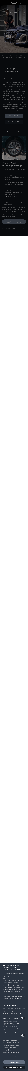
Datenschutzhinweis (12, 1000)
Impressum (5, 1001)
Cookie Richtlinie (17, 998)
